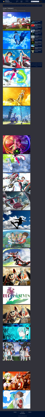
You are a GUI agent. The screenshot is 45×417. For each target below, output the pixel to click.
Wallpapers (4, 9)
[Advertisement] (16, 130)
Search (40, 1)
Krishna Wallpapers (22, 413)
